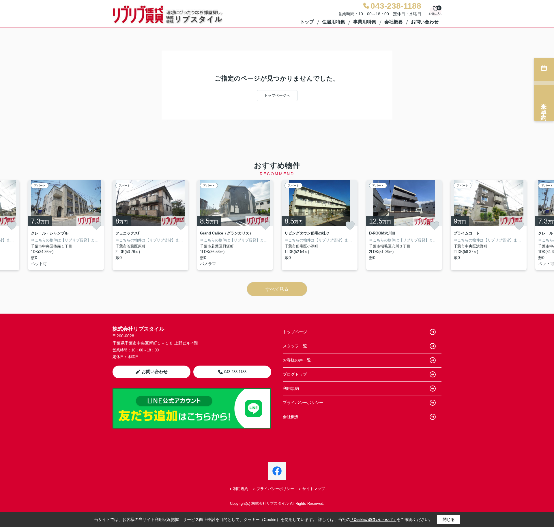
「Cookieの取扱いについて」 (373, 520)
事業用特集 (364, 21)
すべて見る (277, 289)
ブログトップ (295, 374)
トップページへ (277, 95)
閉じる (449, 519)
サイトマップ (313, 489)
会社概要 (393, 21)
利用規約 (291, 388)
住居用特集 (333, 21)
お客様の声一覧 (297, 360)
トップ (307, 21)
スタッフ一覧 (295, 346)
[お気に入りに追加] (11, 225)
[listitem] (150, 225)
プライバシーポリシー (303, 402)
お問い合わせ (425, 21)
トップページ (295, 331)
